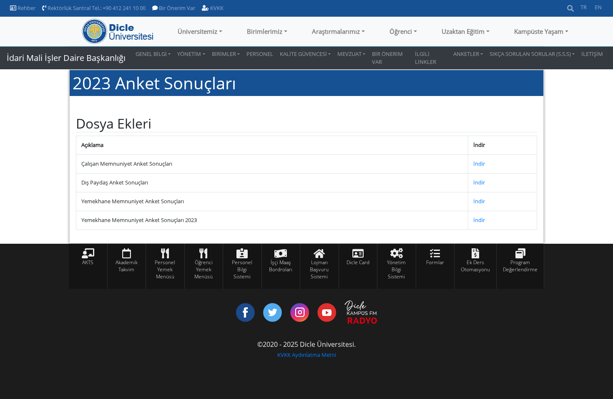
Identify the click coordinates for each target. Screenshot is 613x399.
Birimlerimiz (264, 31)
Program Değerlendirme (520, 266)
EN (598, 7)
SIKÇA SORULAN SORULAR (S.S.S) (530, 54)
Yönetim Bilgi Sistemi (396, 269)
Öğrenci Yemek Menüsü (203, 269)
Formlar (435, 262)
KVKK (216, 8)
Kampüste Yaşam (538, 31)
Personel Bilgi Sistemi (242, 269)
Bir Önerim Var (176, 8)
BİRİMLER (224, 54)
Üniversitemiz (197, 31)
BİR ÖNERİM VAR (387, 58)
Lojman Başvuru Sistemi (319, 269)
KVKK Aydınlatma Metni (306, 355)
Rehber (25, 8)
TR (583, 7)
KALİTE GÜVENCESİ (303, 54)
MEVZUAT (349, 54)
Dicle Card (358, 262)
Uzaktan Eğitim (463, 31)
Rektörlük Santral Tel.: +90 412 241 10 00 (96, 8)
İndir (479, 163)
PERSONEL (259, 54)
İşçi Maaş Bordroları (280, 266)
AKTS (87, 262)
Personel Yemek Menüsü (165, 269)
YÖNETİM (189, 54)
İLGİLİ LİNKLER (425, 58)
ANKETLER (466, 54)
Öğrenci (400, 31)
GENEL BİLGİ (151, 54)
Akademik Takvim (127, 266)
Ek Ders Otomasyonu (475, 266)
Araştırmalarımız (336, 31)
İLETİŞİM (592, 54)
